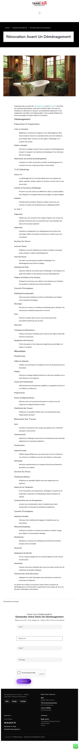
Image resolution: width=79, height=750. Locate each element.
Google (14, 701)
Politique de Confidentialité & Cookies (34, 737)
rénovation (52, 106)
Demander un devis (10, 726)
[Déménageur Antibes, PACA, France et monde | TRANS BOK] (39, 3)
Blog (7, 701)
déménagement (39, 106)
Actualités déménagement (19, 28)
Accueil (7, 28)
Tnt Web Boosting (17, 737)
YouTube (23, 701)
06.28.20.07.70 (10, 722)
